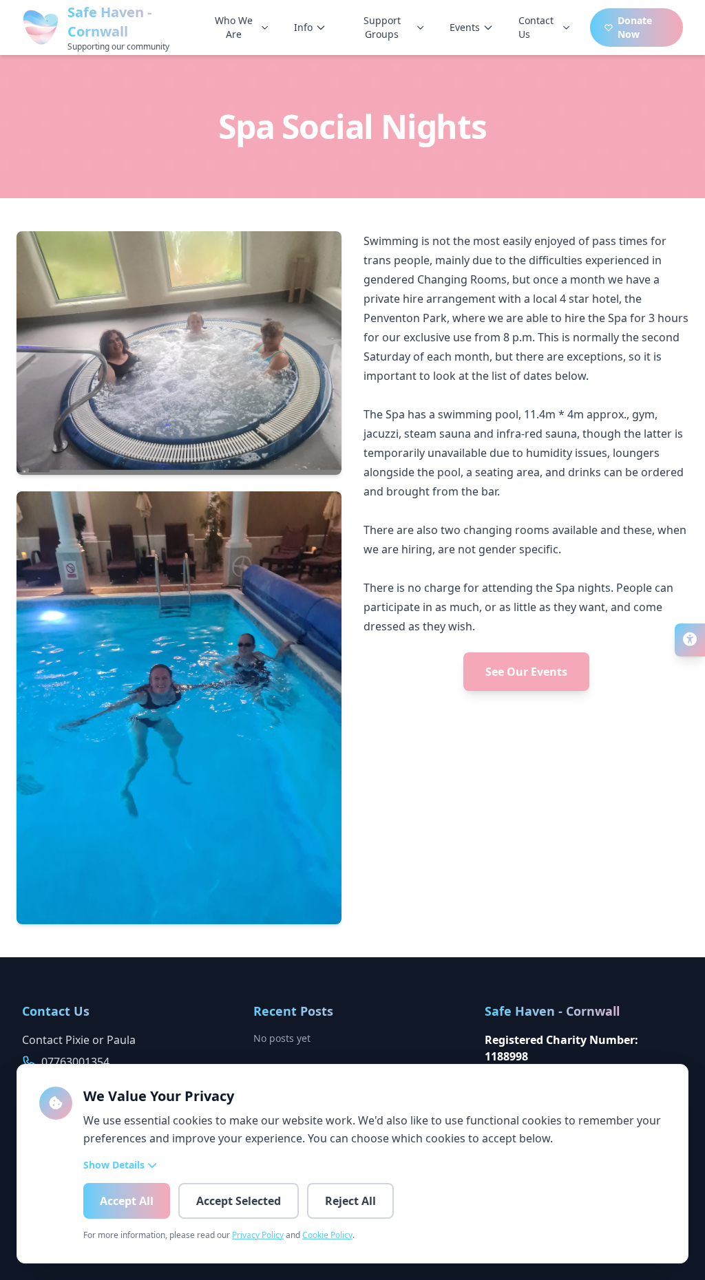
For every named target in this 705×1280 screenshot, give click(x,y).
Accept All (127, 1200)
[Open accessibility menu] (690, 640)
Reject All (350, 1200)
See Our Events (526, 671)
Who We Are (234, 27)
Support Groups (382, 27)
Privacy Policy (258, 1235)
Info (303, 27)
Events (465, 27)
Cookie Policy (327, 1235)
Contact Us (536, 27)
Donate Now (635, 27)
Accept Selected (238, 1200)
